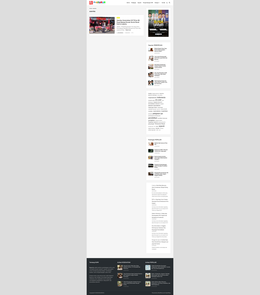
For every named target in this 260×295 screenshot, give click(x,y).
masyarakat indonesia (152, 109)
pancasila (150, 113)
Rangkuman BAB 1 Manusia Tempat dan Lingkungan (161, 150)
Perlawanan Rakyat (160, 124)
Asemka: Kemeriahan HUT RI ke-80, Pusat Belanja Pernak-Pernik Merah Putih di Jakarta (128, 22)
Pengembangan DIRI (148, 2)
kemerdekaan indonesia (154, 103)
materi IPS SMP (164, 109)
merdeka (150, 111)
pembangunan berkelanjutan (154, 115)
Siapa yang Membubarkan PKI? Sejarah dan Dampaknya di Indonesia (159, 215)
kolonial (150, 105)
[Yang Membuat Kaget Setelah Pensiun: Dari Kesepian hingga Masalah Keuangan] (119, 273)
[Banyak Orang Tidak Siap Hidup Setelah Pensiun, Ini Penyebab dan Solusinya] (119, 265)
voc (159, 129)
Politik (157, 126)
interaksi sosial (151, 100)
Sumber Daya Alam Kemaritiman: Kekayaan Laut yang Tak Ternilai (160, 241)
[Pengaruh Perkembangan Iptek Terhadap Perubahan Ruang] (150, 164)
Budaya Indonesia (155, 93)
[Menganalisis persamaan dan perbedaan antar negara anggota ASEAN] (150, 172)
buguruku (162, 93)
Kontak (163, 2)
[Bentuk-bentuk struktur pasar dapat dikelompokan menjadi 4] (150, 156)
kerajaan (162, 103)
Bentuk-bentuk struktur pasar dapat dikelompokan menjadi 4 (160, 158)
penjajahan (151, 120)
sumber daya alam (152, 129)
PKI (154, 126)
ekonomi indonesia (152, 95)
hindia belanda (159, 95)
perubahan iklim (150, 126)
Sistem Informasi (156, 213)
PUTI (153, 199)
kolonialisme (156, 105)
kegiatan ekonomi (158, 102)
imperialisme (152, 97)
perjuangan (151, 123)
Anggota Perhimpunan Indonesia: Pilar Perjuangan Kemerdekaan (159, 227)
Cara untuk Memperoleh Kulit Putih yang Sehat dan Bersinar (160, 58)
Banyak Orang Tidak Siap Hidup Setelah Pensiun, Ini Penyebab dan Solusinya (131, 267)
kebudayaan (150, 102)
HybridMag (167, 292)
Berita (128, 2)
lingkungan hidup (152, 107)
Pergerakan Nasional (153, 122)
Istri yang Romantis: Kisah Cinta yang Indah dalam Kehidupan (160, 74)
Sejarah (139, 2)
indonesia (161, 97)
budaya (150, 93)
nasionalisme (157, 111)
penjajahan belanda (158, 120)
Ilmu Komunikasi (156, 225)
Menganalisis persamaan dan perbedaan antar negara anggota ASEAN (161, 174)
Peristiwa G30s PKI (161, 122)
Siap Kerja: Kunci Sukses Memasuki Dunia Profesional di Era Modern (160, 201)
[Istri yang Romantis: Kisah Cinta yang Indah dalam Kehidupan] (150, 73)
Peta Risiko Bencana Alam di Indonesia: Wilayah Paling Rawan (160, 187)
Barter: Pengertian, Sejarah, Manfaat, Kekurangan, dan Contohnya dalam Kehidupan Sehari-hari (160, 275)
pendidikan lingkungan (162, 118)
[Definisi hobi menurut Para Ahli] (150, 143)
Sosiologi (161, 128)
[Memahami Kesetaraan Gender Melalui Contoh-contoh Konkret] (150, 64)
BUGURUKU (120, 32)
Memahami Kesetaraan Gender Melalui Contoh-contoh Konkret (160, 66)
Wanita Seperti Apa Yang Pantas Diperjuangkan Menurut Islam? (160, 50)
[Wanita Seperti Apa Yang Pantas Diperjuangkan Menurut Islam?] (150, 48)
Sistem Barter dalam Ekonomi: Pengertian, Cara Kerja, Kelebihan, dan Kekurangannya (160, 283)
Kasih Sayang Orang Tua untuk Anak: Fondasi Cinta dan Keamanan (160, 82)
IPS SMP (158, 100)
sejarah (162, 126)
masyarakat (160, 107)
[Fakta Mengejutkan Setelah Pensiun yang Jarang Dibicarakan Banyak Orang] (119, 282)
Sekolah (157, 128)
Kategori (157, 2)
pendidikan (152, 118)
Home (90, 8)
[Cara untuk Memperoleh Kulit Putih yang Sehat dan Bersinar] (150, 56)
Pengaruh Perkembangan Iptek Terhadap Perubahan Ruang (160, 166)
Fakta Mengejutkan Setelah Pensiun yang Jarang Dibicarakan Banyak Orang (132, 283)
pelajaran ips (158, 113)
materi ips (158, 109)
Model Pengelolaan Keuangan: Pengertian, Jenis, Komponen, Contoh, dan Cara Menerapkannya (160, 267)
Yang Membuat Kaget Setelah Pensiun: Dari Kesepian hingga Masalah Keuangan (132, 275)
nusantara (164, 111)
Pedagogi (133, 2)
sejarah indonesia (151, 128)
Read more (128, 30)
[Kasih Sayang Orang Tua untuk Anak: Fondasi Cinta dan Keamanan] (150, 81)
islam (163, 100)
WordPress (160, 292)
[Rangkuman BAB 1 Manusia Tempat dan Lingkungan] (150, 149)
